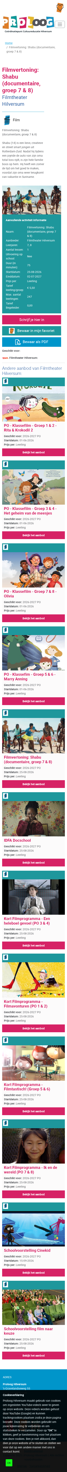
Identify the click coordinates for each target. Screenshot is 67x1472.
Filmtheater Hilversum (14, 100)
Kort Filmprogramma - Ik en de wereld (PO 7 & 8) (30, 1170)
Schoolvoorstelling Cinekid (27, 1250)
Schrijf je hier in (31, 319)
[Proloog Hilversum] (28, 24)
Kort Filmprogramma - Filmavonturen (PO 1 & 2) (26, 1004)
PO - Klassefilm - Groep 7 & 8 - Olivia (30, 593)
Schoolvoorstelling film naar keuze (28, 1331)
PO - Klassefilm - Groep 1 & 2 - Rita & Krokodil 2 (30, 428)
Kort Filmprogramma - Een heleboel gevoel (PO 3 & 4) (27, 921)
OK (9, 1463)
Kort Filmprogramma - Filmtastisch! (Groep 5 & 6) (27, 1087)
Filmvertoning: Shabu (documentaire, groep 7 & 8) (28, 759)
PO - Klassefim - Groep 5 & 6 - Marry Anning (30, 676)
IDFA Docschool (17, 840)
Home (9, 43)
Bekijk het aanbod (34, 452)
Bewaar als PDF (34, 341)
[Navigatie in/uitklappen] (60, 24)
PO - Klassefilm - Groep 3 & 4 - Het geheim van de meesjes (30, 511)
